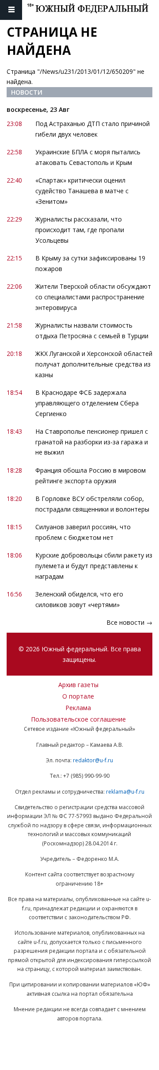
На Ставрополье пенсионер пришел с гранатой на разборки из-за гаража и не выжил (91, 442)
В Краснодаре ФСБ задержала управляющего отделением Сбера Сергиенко (87, 403)
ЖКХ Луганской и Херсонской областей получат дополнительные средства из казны (93, 364)
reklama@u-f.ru (125, 791)
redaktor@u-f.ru (93, 760)
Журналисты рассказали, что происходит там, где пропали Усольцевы (79, 230)
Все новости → (129, 622)
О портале (78, 696)
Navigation (11, 10)
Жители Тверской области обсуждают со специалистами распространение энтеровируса (93, 297)
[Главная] (93, 10)
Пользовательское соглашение (78, 719)
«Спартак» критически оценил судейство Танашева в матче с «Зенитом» (82, 191)
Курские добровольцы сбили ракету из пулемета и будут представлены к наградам (93, 566)
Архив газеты (78, 684)
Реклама (78, 707)
